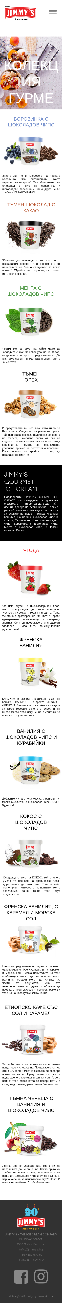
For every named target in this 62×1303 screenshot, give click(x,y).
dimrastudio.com (45, 1296)
